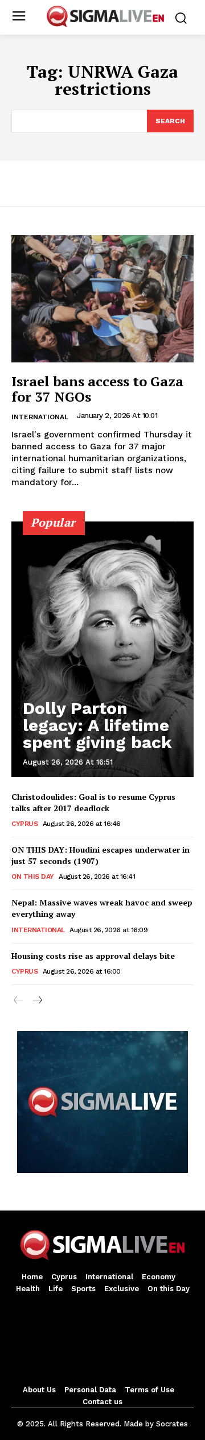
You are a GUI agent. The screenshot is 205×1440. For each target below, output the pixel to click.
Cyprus (24, 824)
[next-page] (37, 1001)
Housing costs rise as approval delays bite (93, 955)
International (39, 417)
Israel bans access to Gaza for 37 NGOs (97, 388)
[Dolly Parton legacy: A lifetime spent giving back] (102, 649)
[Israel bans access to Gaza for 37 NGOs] (102, 298)
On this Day (32, 876)
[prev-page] (18, 1001)
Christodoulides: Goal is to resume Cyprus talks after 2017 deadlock (93, 802)
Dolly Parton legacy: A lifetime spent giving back (97, 725)
